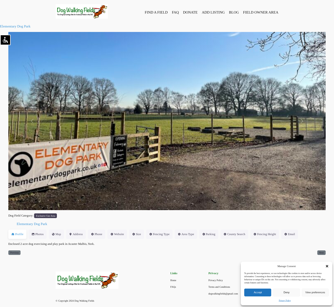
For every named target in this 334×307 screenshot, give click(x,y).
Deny (287, 292)
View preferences (315, 292)
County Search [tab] (236, 234)
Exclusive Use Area (45, 215)
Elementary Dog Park (15, 26)
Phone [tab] (98, 234)
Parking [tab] (210, 234)
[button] (327, 266)
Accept (258, 292)
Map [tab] (58, 234)
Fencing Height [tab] (266, 234)
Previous (14, 252)
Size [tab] (138, 234)
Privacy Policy (285, 300)
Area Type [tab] (187, 234)
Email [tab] (291, 234)
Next (321, 252)
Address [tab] (78, 234)
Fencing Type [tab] (161, 234)
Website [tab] (119, 234)
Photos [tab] (39, 234)
